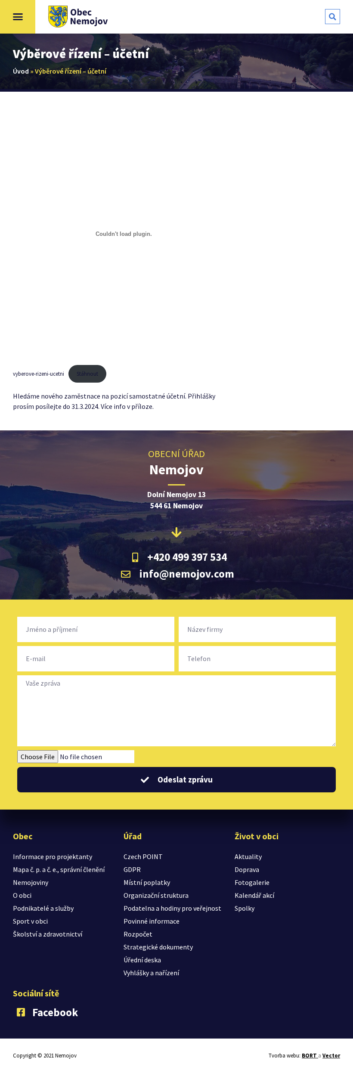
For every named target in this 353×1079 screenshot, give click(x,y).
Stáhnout (87, 373)
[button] (17, 17)
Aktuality (248, 856)
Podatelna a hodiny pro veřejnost (172, 908)
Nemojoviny (30, 882)
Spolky (244, 908)
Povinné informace (152, 921)
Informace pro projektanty (52, 856)
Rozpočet (138, 934)
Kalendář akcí (254, 895)
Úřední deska (142, 959)
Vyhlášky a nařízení (151, 972)
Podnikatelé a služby (43, 908)
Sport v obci (30, 921)
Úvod (21, 71)
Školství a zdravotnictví (47, 934)
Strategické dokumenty (158, 947)
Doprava (247, 869)
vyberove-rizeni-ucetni (38, 373)
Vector (331, 1055)
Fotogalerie (252, 882)
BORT (310, 1055)
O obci (22, 895)
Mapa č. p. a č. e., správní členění (59, 869)
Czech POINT (143, 856)
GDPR (132, 869)
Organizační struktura (156, 895)
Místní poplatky (147, 882)
